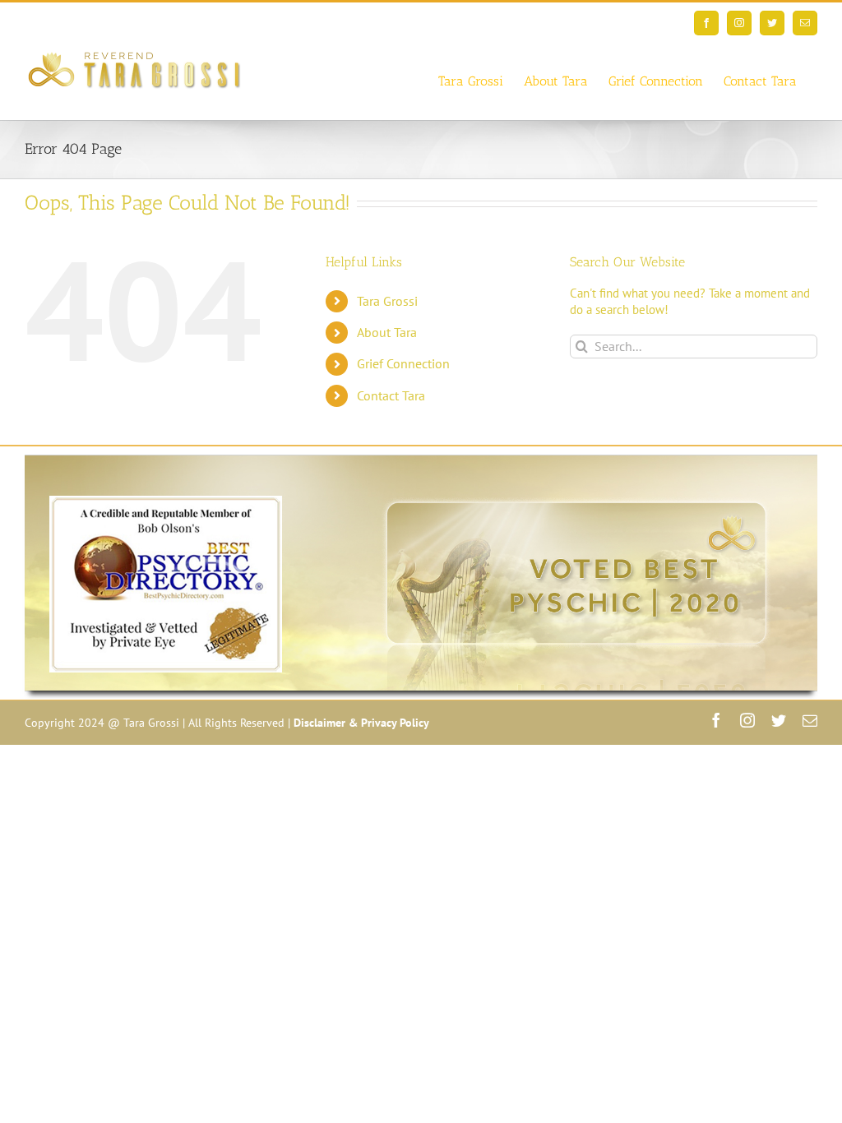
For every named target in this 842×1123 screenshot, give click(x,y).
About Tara (387, 332)
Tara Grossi (387, 301)
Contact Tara (391, 395)
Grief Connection (403, 363)
